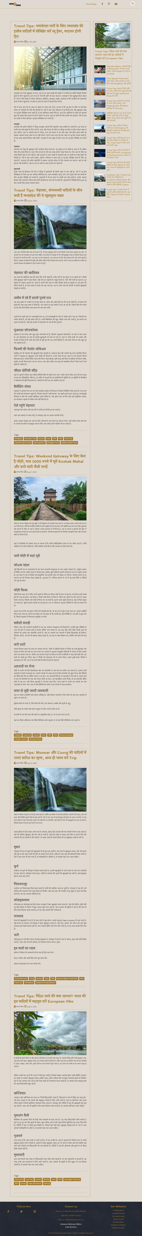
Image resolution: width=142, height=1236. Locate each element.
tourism (41, 439)
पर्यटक (60, 439)
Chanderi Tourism (21, 739)
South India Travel (21, 979)
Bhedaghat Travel (53, 443)
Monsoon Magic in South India (67, 979)
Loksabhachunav (118, 1213)
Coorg (32, 979)
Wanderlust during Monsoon (45, 983)
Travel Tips (68, 439)
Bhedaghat (18, 439)
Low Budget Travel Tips (72, 1179)
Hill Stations (29, 983)
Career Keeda (118, 1219)
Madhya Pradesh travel (69, 443)
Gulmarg (47, 1183)
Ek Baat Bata (118, 1222)
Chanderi (18, 735)
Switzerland (19, 1179)
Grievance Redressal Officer (71, 1224)
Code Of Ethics (71, 1227)
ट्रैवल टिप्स (46, 1179)
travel (48, 439)
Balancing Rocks (39, 443)
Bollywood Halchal (118, 1225)
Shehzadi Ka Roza (35, 739)
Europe (23, 1183)
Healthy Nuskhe (118, 1228)
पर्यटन (54, 439)
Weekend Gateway (66, 735)
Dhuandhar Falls (30, 439)
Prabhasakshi (118, 1210)
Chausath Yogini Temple (23, 443)
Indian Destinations (34, 1183)
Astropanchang (118, 1216)
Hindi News (91, 4)
